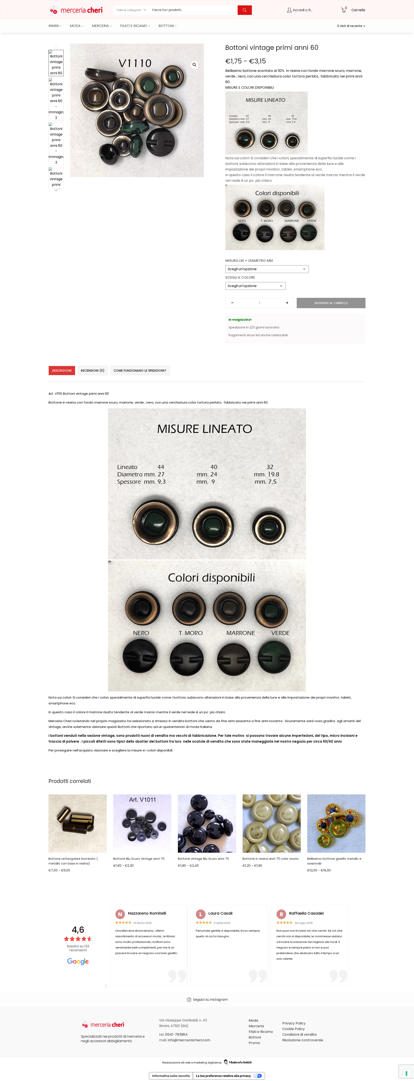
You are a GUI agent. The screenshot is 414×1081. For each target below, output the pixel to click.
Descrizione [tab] (62, 370)
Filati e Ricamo (134, 25)
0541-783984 (176, 1034)
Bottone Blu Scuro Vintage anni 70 (139, 859)
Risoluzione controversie (302, 1040)
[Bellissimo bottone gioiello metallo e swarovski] (336, 823)
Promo (254, 1042)
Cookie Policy (293, 1028)
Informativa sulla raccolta (171, 1076)
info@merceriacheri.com (189, 1040)
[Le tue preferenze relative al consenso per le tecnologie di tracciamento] (406, 1073)
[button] (131, 10)
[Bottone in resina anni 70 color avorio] (272, 823)
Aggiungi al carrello (331, 303)
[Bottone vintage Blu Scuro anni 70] (207, 823)
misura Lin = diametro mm (249, 260)
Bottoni (166, 25)
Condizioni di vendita (299, 1034)
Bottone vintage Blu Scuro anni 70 (203, 859)
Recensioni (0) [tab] (92, 370)
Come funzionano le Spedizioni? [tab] (140, 370)
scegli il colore (240, 277)
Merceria (101, 25)
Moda (76, 25)
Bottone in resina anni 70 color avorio (271, 859)
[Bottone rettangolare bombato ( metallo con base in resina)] (78, 823)
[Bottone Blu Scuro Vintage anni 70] (142, 823)
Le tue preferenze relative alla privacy (223, 1076)
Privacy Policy (294, 1023)
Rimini (54, 25)
